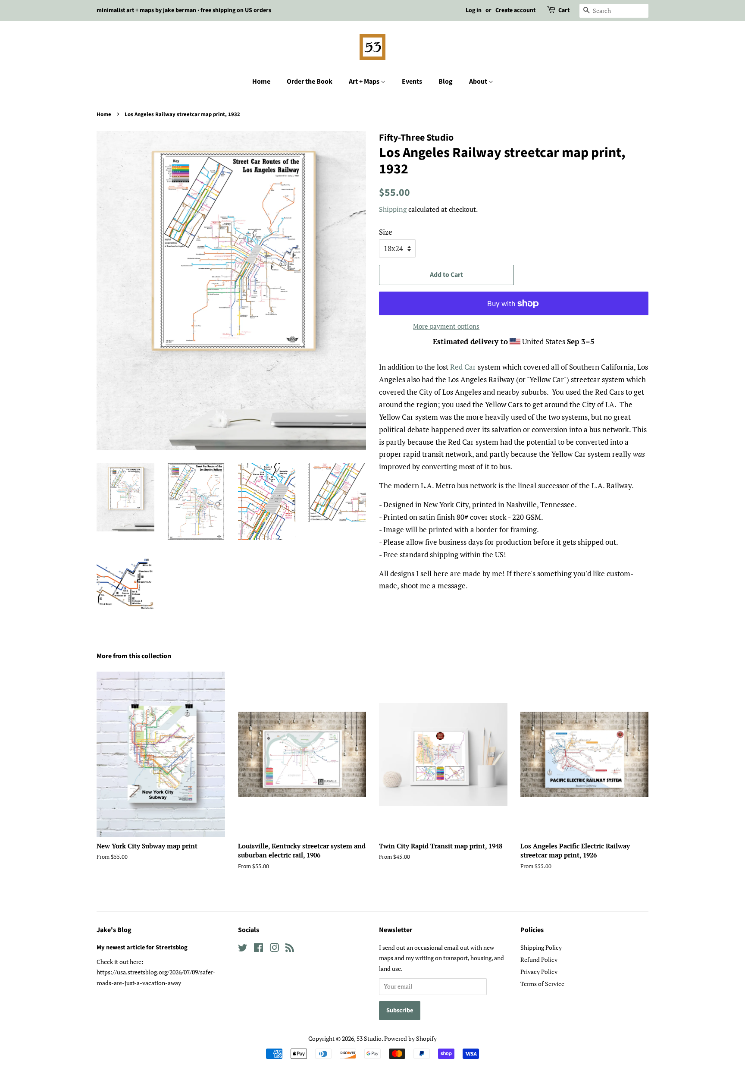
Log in (474, 10)
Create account (515, 10)
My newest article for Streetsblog (142, 947)
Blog (445, 81)
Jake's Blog (114, 930)
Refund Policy (538, 959)
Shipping (393, 209)
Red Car (463, 367)
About (478, 81)
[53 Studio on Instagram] (274, 949)
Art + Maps (365, 81)
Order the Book (309, 81)
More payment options (446, 326)
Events (412, 81)
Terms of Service (542, 984)
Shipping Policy (541, 947)
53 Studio (369, 1038)
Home (261, 81)
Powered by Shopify (410, 1038)
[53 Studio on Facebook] (258, 949)
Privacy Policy (538, 971)
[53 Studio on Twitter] (242, 949)
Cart (564, 10)
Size (385, 232)
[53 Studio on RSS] (289, 949)
